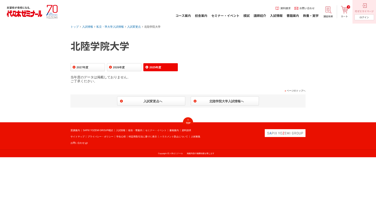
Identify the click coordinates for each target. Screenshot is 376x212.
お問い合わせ (77, 143)
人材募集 (195, 136)
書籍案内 (174, 130)
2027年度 (82, 67)
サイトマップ (77, 136)
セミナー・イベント (155, 130)
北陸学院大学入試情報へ (226, 101)
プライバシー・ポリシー (100, 136)
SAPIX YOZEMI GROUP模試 (98, 130)
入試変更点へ (153, 101)
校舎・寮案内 (135, 130)
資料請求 (186, 130)
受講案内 (75, 130)
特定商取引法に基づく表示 (143, 136)
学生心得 (121, 136)
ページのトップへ (296, 90)
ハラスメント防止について (174, 136)
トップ (74, 26)
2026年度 (119, 67)
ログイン (364, 17)
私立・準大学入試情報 (110, 26)
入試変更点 (134, 26)
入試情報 (87, 26)
